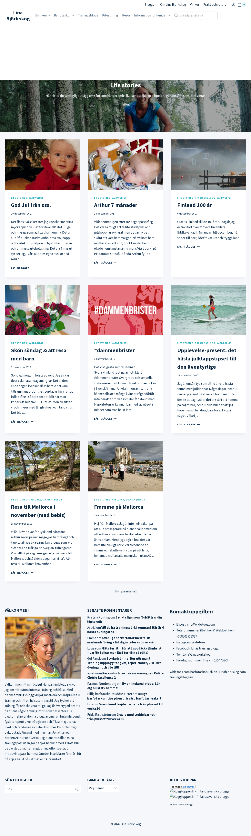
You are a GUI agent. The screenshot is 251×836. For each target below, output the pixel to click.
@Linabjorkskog (199, 654)
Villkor (194, 4)
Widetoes (198, 642)
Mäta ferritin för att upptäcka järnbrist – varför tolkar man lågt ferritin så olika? (124, 650)
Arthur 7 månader (115, 204)
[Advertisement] (125, 51)
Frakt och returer (215, 4)
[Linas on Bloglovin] (208, 787)
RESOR (58, 499)
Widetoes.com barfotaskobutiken (193, 672)
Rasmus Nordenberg (101, 683)
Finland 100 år (194, 204)
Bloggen (150, 4)
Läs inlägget (22, 268)
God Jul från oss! (31, 204)
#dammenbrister (114, 350)
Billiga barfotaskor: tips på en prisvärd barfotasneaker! (124, 696)
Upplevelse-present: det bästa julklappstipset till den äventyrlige (206, 358)
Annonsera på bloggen (184, 804)
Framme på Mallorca (118, 506)
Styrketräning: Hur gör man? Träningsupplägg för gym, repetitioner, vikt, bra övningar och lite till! (124, 662)
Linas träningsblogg (205, 648)
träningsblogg (24, 695)
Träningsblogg (88, 15)
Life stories (19, 197)
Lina (90, 704)
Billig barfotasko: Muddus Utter (109, 694)
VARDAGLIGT (36, 197)
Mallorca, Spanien (40, 499)
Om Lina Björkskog (173, 4)
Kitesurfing (110, 15)
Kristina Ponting (98, 617)
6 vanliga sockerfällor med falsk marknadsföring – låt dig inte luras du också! (121, 640)
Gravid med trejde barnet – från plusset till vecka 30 (122, 716)
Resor (126, 15)
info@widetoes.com (201, 624)
